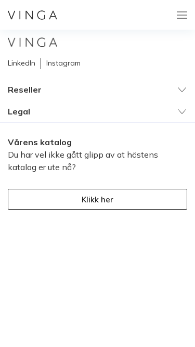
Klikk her (97, 199)
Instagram (63, 63)
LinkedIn (21, 63)
